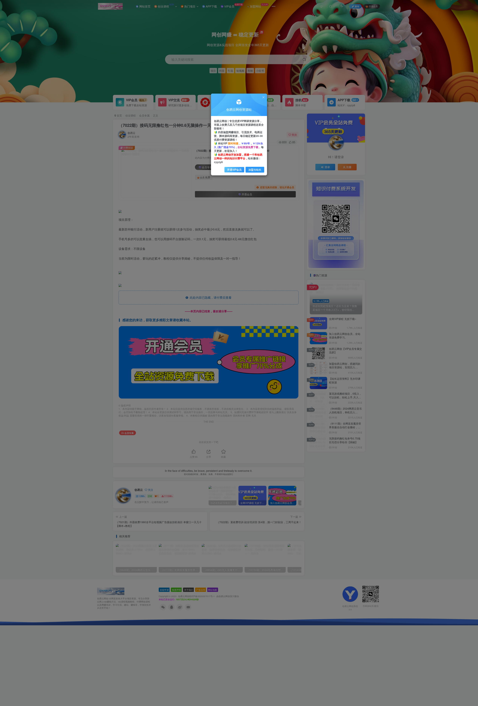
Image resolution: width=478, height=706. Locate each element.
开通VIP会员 (234, 169)
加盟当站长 (254, 169)
